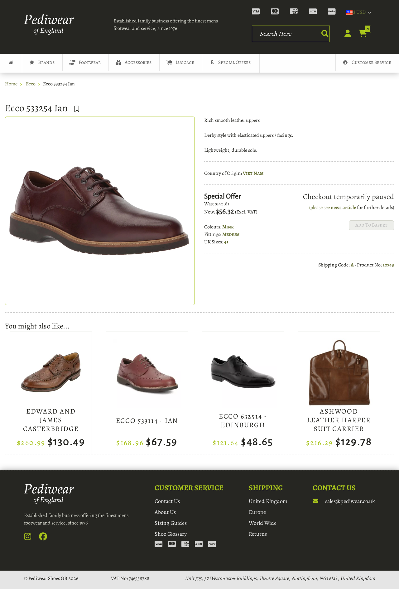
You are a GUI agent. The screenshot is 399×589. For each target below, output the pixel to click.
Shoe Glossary (171, 534)
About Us (165, 512)
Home (11, 83)
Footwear (90, 62)
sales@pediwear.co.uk (349, 501)
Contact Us (167, 501)
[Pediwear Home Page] (51, 24)
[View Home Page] (11, 63)
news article (343, 207)
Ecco (31, 83)
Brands (46, 62)
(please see (320, 207)
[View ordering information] (296, 12)
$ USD (359, 12)
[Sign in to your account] (344, 35)
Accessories (138, 62)
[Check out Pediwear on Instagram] (31, 537)
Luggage (184, 62)
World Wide (262, 523)
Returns (258, 534)
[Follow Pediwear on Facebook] (46, 537)
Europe (257, 512)
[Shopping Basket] (359, 34)
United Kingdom (268, 501)
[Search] (324, 33)
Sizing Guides (171, 523)
